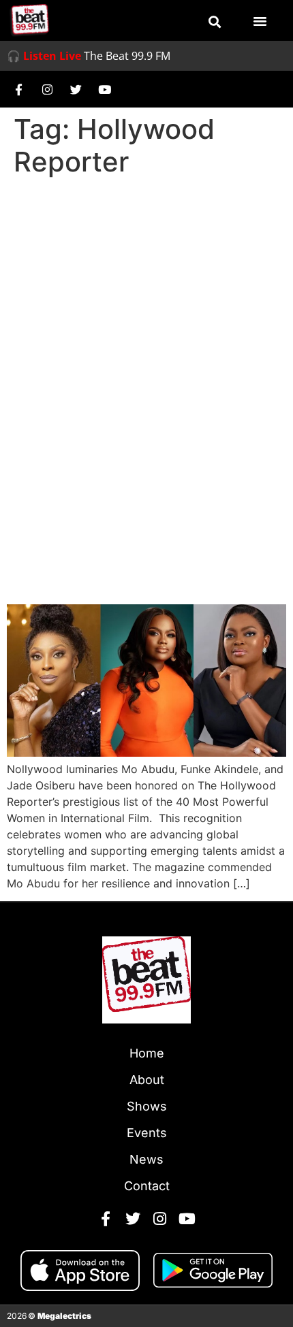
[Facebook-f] (18, 89)
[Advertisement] (146, 335)
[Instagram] (47, 89)
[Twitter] (75, 89)
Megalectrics (64, 1316)
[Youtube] (104, 89)
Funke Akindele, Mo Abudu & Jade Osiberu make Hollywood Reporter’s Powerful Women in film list (146, 540)
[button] (214, 22)
